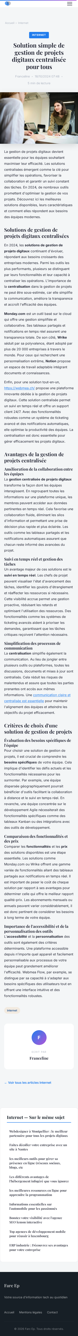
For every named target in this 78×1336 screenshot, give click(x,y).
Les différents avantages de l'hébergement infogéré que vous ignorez (39, 1179)
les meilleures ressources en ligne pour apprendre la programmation (38, 1192)
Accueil (9, 23)
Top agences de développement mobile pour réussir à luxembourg (37, 1234)
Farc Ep (11, 1285)
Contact (52, 1312)
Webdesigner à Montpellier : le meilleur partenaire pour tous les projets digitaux (38, 1133)
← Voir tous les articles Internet (27, 1083)
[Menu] (70, 3)
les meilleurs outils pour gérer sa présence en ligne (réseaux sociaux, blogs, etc (35, 1163)
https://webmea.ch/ (19, 388)
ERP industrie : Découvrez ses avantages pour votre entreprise (38, 1247)
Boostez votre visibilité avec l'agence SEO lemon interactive (35, 1220)
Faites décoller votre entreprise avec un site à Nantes (38, 1147)
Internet (23, 23)
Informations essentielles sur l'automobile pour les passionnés (33, 1206)
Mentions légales (30, 1312)
